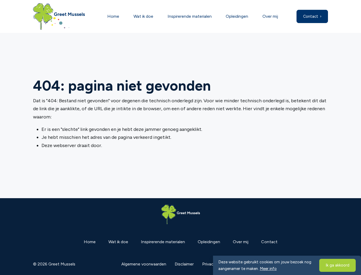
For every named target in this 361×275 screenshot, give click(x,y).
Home (113, 16)
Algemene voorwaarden (143, 264)
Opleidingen (237, 16)
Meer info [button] (268, 268)
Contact (310, 16)
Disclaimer (184, 264)
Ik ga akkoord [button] (337, 265)
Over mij (270, 16)
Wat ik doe (143, 16)
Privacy (209, 264)
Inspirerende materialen (190, 16)
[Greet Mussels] (62, 16)
